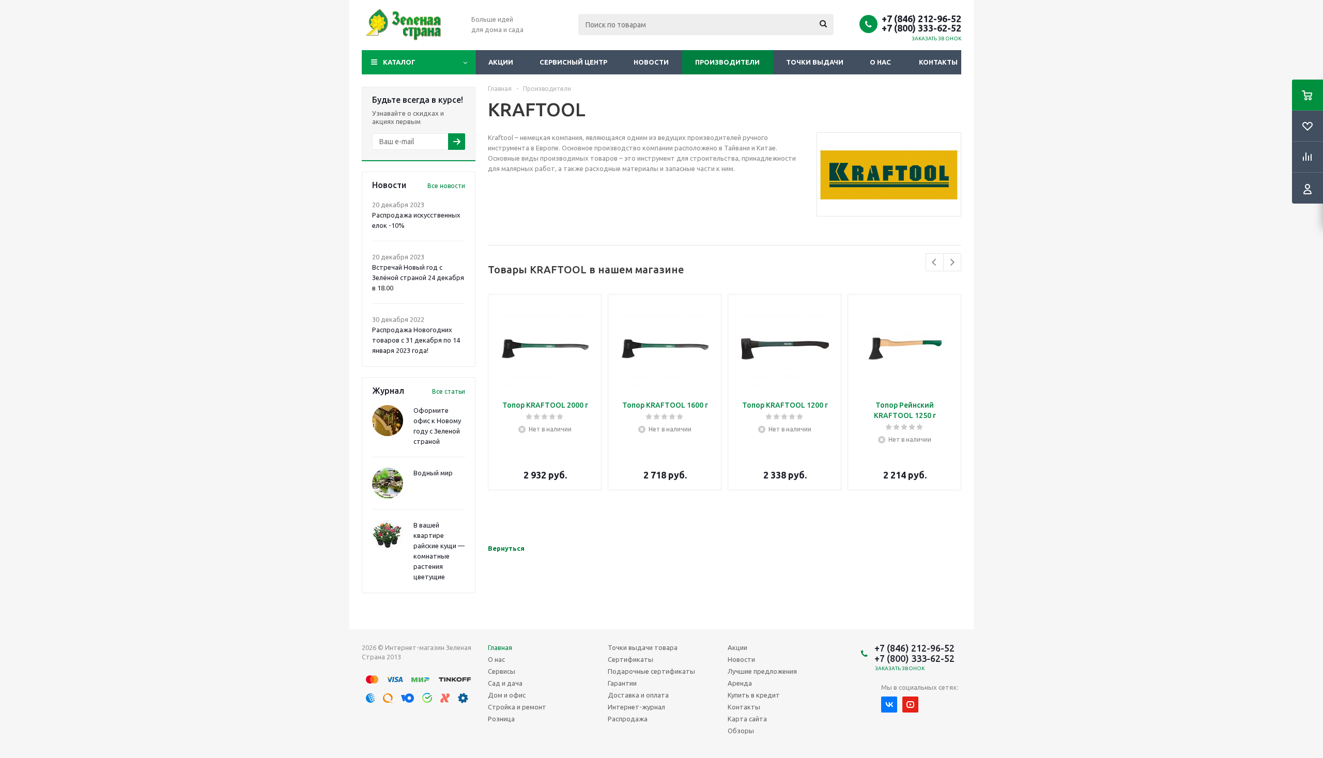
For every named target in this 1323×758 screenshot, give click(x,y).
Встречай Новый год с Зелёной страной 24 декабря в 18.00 (418, 277)
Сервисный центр (573, 62)
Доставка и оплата (638, 695)
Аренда (740, 683)
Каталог (399, 62)
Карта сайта (747, 718)
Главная (500, 647)
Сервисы (501, 671)
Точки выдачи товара (643, 647)
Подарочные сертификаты (651, 671)
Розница (501, 718)
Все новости (446, 185)
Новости (651, 62)
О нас (880, 62)
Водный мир (433, 472)
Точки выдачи (814, 62)
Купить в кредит (754, 695)
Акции (500, 62)
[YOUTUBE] (910, 705)
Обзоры (741, 730)
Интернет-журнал (636, 706)
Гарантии (622, 683)
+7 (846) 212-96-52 (921, 18)
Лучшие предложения (762, 671)
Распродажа (628, 718)
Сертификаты (630, 659)
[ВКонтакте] (889, 705)
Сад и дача (505, 683)
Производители (727, 62)
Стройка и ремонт (517, 706)
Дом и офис (507, 695)
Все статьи (448, 391)
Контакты (938, 62)
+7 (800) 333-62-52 (921, 28)
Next (952, 262)
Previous (934, 262)
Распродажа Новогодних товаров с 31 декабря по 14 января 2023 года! (416, 340)
